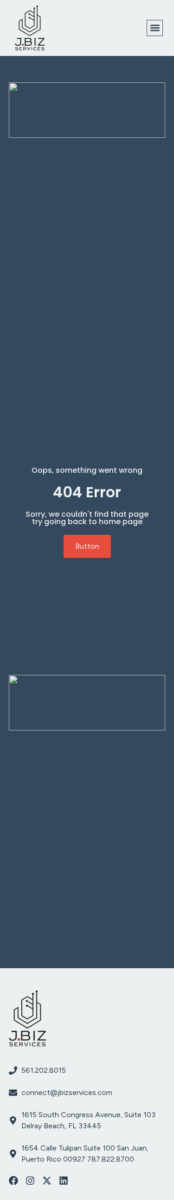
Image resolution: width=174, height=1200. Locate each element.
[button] (155, 28)
